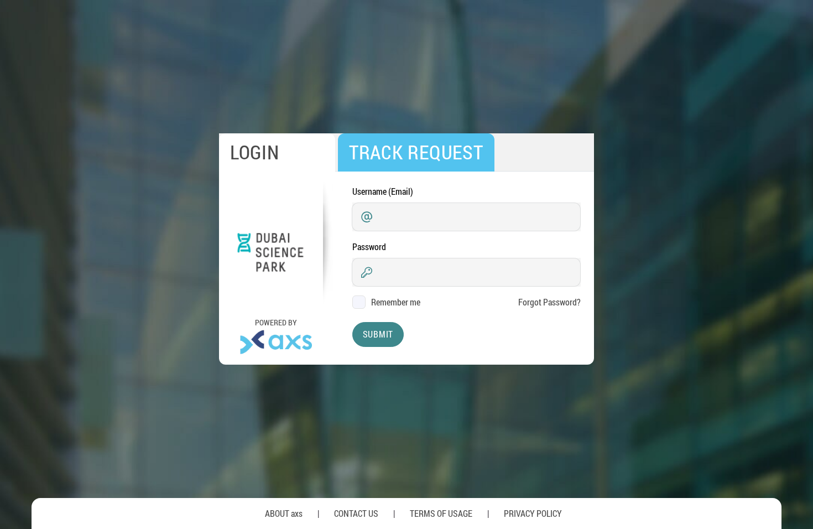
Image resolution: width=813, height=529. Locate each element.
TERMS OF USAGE (441, 513)
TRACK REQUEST (416, 152)
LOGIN (254, 152)
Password (369, 246)
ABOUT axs (284, 513)
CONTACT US (356, 513)
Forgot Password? (549, 302)
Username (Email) (382, 191)
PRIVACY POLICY (533, 513)
